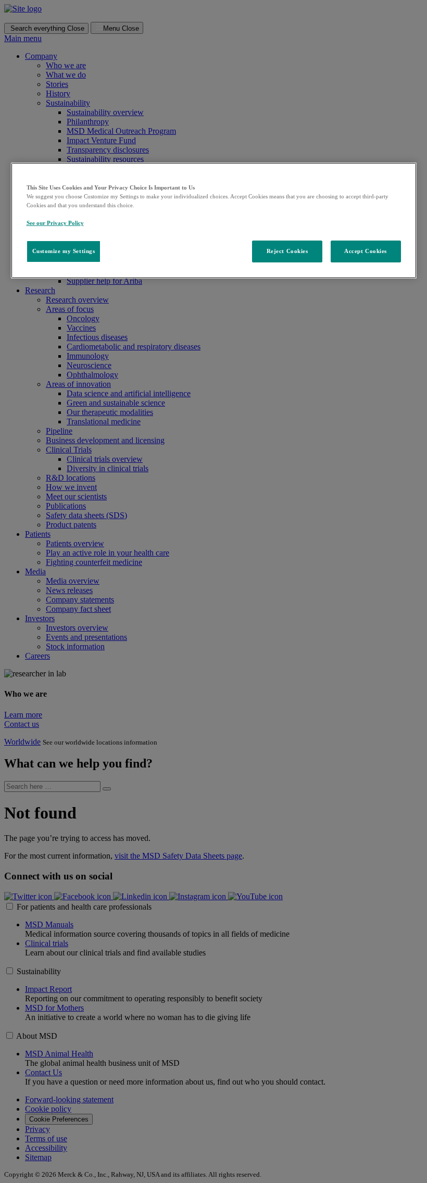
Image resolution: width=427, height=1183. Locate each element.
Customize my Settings (63, 251)
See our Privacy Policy (55, 223)
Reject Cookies (287, 251)
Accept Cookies (365, 251)
